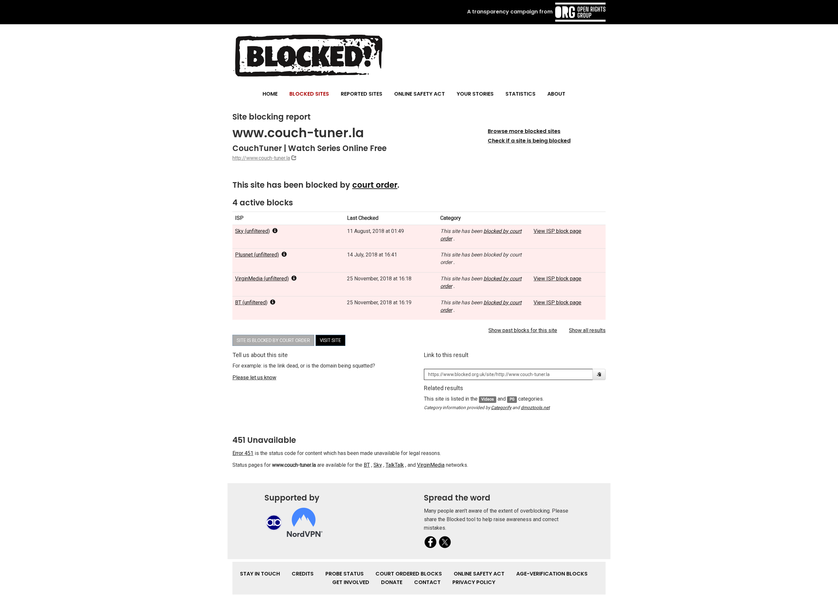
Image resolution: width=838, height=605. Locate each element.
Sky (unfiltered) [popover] (252, 231)
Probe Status (344, 573)
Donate (391, 582)
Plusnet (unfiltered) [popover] (257, 255)
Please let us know (254, 377)
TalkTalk (395, 465)
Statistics (520, 94)
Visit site (330, 340)
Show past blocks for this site (522, 330)
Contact (427, 582)
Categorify (501, 407)
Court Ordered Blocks (408, 573)
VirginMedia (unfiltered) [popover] (262, 278)
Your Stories (475, 94)
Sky (377, 465)
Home (270, 94)
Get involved (350, 582)
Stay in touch (260, 573)
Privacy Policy (473, 582)
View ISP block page (557, 231)
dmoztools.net (535, 407)
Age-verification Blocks (552, 573)
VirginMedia (431, 465)
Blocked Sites (309, 94)
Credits (303, 573)
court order (374, 185)
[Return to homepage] (307, 55)
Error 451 (242, 453)
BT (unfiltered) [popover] (251, 302)
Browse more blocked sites (524, 131)
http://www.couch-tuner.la (261, 158)
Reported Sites (361, 94)
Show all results (587, 330)
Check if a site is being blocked (529, 140)
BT (367, 465)
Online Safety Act (419, 94)
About (556, 94)
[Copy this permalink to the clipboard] (599, 374)
